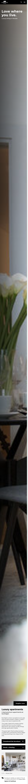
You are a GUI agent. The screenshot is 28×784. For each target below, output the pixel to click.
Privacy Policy (22, 779)
